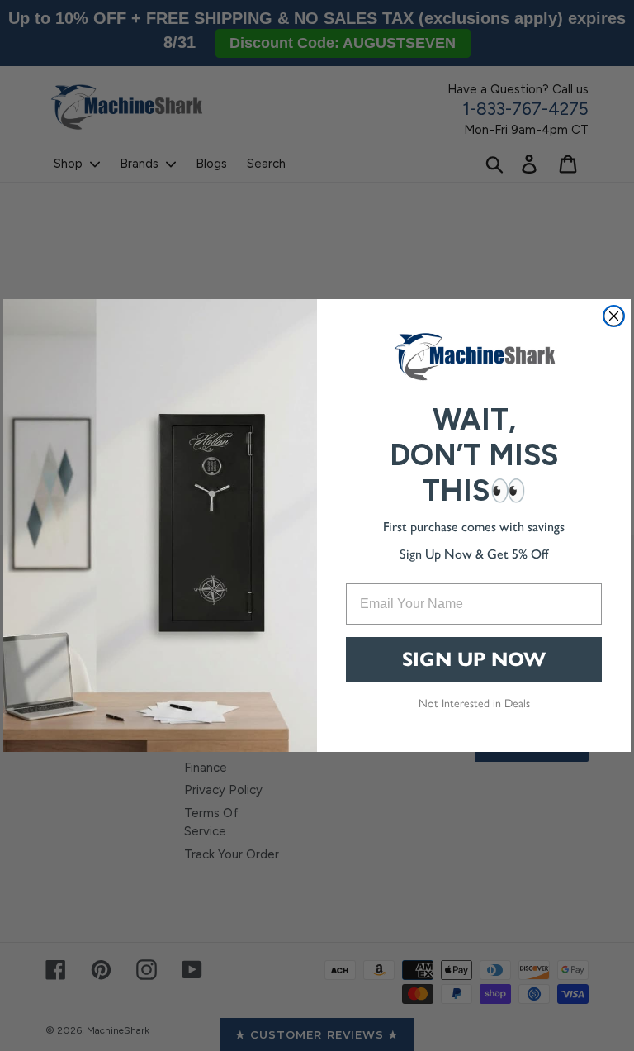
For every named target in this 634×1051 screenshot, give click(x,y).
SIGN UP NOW (474, 659)
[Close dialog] (613, 316)
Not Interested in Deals (474, 702)
